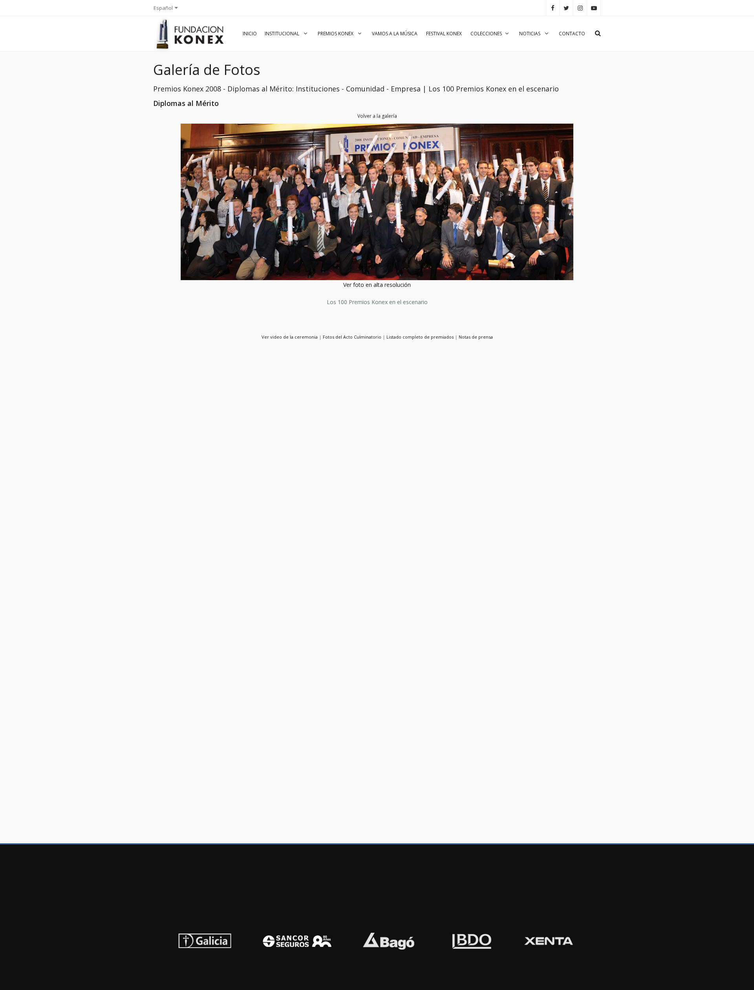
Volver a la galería (377, 116)
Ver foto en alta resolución (377, 284)
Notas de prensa (476, 337)
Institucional (282, 33)
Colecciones (486, 33)
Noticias (530, 33)
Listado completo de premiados (420, 337)
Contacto (572, 33)
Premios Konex (336, 33)
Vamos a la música (394, 33)
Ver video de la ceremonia (290, 337)
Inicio (250, 33)
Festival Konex (444, 33)
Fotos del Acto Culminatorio (352, 337)
